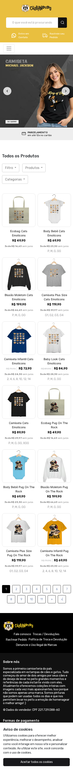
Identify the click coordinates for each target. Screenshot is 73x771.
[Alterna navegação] (9, 48)
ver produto (19, 210)
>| (62, 599)
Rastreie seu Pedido (57, 35)
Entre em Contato (23, 35)
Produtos (32, 168)
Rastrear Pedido (16, 639)
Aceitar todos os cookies (36, 762)
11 (41, 599)
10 (31, 599)
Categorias (14, 179)
